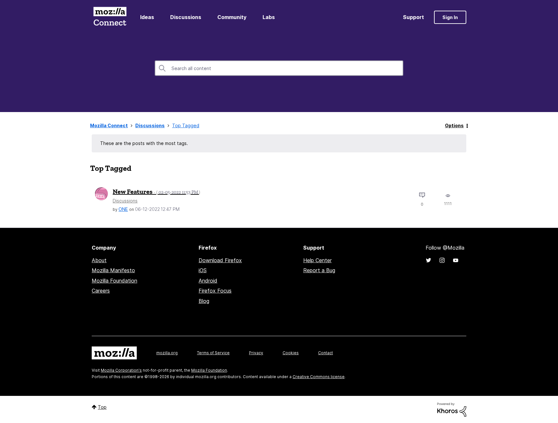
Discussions (185, 17)
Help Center (317, 260)
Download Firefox (220, 260)
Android (208, 280)
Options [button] (454, 125)
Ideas (147, 17)
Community (231, 17)
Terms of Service (213, 352)
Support (413, 17)
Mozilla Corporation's (121, 370)
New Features (156, 191)
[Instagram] (442, 260)
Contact (325, 352)
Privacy (256, 352)
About (99, 260)
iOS (203, 270)
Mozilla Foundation (114, 280)
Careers (101, 290)
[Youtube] (456, 260)
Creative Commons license (319, 376)
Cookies (291, 352)
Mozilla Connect (110, 17)
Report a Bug (319, 270)
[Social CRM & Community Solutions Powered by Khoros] (451, 409)
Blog (204, 301)
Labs (269, 17)
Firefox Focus (215, 290)
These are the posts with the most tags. (144, 143)
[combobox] (279, 68)
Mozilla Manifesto (113, 270)
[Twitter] (428, 260)
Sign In (450, 17)
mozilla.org (167, 352)
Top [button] (102, 407)
